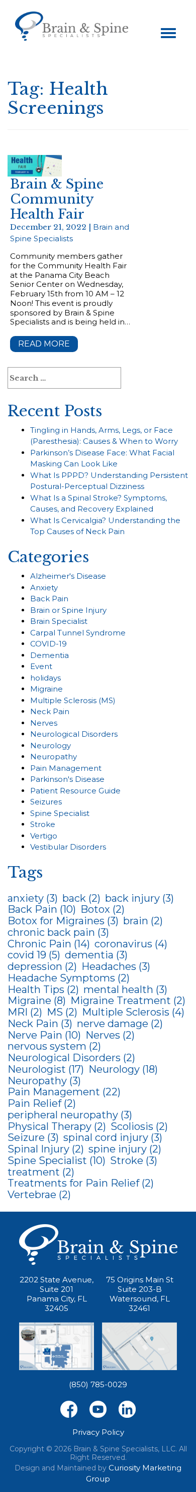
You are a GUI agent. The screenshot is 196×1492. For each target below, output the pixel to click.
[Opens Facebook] (68, 1408)
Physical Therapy (57, 1126)
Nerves (43, 723)
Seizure (33, 1137)
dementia (96, 954)
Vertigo (43, 836)
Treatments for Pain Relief (81, 1183)
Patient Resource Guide (75, 790)
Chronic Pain (49, 943)
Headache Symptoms (69, 977)
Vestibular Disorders (68, 847)
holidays (45, 678)
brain (143, 920)
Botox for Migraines (63, 920)
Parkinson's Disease (67, 779)
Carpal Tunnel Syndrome (78, 632)
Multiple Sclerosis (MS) (73, 700)
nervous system (54, 1046)
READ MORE (44, 344)
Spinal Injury (46, 1148)
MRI (25, 1012)
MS (62, 1012)
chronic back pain (58, 932)
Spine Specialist (59, 813)
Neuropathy (53, 756)
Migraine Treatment (127, 1000)
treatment (41, 1172)
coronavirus (130, 943)
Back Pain (49, 598)
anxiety (33, 898)
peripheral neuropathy (70, 1114)
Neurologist (46, 1069)
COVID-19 (48, 643)
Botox (102, 909)
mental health (125, 989)
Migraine (46, 689)
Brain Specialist (58, 621)
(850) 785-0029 (98, 1384)
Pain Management (66, 768)
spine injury (124, 1148)
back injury (139, 898)
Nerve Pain (44, 1035)
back (81, 898)
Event (41, 666)
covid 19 (34, 954)
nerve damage (120, 1023)
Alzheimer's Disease (68, 576)
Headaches (115, 966)
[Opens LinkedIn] (127, 1408)
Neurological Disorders (74, 734)
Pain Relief (42, 1103)
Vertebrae (39, 1194)
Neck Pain (49, 711)
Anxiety (44, 587)
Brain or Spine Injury (68, 610)
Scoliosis (139, 1126)
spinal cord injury (112, 1137)
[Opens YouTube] (98, 1408)
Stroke (42, 824)
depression (42, 966)
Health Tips (43, 989)
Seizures (46, 801)
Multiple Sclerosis (133, 1012)
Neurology (50, 745)
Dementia (49, 655)
